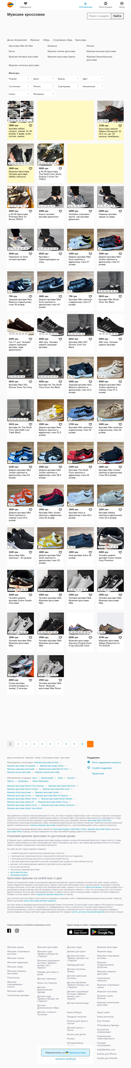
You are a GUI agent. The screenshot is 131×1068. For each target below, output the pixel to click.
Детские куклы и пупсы (75, 1028)
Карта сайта (103, 1012)
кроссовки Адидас (61, 829)
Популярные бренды (108, 1025)
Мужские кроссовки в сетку (19, 796)
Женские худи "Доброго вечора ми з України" (47, 953)
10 (82, 744)
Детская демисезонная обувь (48, 1006)
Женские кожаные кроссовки (16, 972)
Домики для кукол (76, 951)
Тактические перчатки (103, 979)
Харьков (70, 778)
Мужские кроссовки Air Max (46, 762)
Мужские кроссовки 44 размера (21, 766)
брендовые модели (19, 875)
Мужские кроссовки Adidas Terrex (22, 799)
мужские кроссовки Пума (99, 829)
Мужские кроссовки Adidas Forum (22, 805)
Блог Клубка (103, 1021)
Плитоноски (13, 977)
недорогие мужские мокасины (49, 894)
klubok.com (10, 5)
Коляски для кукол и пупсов (77, 1022)
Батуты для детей (76, 1034)
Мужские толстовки (107, 991)
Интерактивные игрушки (75, 1044)
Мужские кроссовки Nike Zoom (56, 789)
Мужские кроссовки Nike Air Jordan (22, 789)
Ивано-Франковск (40, 781)
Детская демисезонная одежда (44, 989)
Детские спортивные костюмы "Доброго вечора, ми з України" (78, 995)
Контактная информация (104, 1030)
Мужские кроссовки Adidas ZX (20, 802)
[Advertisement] (65, 28)
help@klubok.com (106, 1049)
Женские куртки (15, 947)
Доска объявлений (17, 40)
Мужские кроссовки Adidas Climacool (57, 805)
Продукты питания (76, 1016)
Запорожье (23, 781)
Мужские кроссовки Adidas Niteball (56, 799)
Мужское (34, 40)
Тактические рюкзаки (18, 995)
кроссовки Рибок (14, 831)
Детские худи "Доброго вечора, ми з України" (48, 998)
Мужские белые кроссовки (19, 772)
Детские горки (74, 947)
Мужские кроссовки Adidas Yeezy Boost (24, 808)
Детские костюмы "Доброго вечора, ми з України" (78, 958)
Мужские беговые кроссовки (23, 56)
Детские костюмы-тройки (76, 970)
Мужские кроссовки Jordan (52, 766)
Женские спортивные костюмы (18, 952)
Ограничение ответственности (105, 1037)
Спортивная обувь (62, 40)
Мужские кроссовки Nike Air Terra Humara (25, 786)
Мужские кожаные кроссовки (106, 972)
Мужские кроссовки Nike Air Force (54, 769)
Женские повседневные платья (14, 984)
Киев (34, 778)
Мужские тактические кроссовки (108, 1003)
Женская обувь (15, 966)
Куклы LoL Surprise (47, 983)
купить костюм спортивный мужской (88, 912)
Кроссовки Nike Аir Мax (21, 46)
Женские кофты (15, 991)
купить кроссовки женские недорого (40, 901)
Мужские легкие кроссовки (61, 51)
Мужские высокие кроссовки (101, 51)
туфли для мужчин (93, 887)
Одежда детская (75, 964)
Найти (117, 16)
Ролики (70, 1038)
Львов (60, 778)
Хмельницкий (47, 778)
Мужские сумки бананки (105, 996)
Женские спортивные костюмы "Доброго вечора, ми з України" (48, 964)
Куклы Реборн (74, 1012)
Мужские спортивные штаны (108, 986)
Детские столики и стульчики (46, 1013)
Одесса (10, 781)
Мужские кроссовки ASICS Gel (61, 786)
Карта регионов (105, 1016)
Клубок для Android (107, 1058)
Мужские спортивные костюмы (108, 956)
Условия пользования (104, 1044)
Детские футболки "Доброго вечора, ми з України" (78, 984)
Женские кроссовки (47, 947)
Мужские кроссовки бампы (61, 56)
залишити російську (65, 1058)
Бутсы (12, 51)
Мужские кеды (104, 951)
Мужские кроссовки (107, 947)
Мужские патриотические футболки (105, 964)
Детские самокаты (46, 978)
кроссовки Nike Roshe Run (99, 820)
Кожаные (52, 46)
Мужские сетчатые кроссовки (24, 65)
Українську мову (77, 1052)
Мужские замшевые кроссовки (21, 769)
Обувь (46, 40)
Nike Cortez (81, 829)
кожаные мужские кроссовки (42, 825)
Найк (72, 829)
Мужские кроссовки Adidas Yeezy (53, 802)
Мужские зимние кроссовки (47, 772)
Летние (90, 46)
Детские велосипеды (78, 1003)
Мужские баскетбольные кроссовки (99, 58)
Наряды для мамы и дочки (48, 973)
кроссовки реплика (18, 872)
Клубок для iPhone (106, 1054)
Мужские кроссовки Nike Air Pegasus (51, 796)
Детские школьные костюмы (77, 976)
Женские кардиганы (17, 962)
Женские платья (15, 958)
